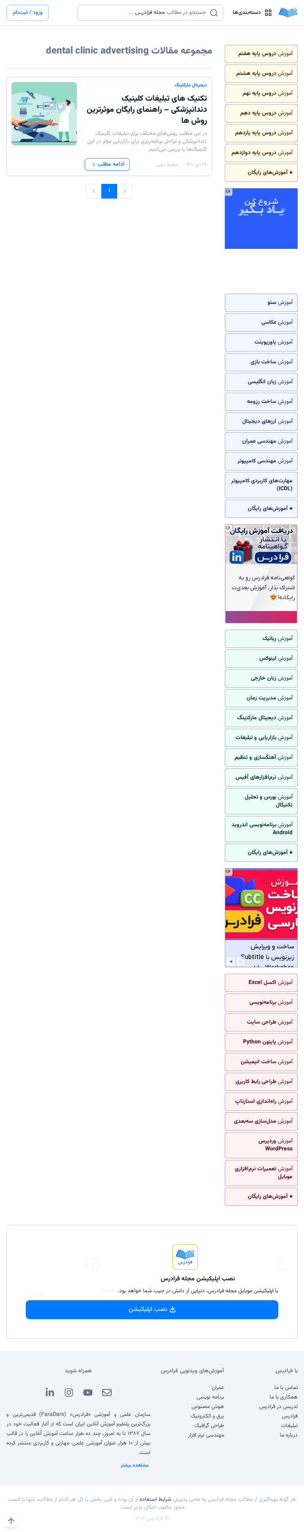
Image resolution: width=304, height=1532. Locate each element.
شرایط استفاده (155, 1499)
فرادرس (290, 1416)
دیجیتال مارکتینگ (191, 85)
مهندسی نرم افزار (206, 1435)
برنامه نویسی (210, 1397)
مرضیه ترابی (167, 164)
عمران (218, 1387)
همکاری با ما (284, 1397)
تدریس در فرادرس (278, 1406)
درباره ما (289, 1435)
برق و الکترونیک (207, 1416)
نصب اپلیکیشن (148, 1309)
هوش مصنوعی (208, 1406)
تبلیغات (289, 1425)
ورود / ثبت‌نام (27, 12)
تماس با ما (286, 1387)
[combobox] (145, 12)
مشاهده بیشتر (135, 1465)
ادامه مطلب (111, 164)
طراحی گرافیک (209, 1425)
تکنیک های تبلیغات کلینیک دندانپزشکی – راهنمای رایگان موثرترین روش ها (147, 109)
